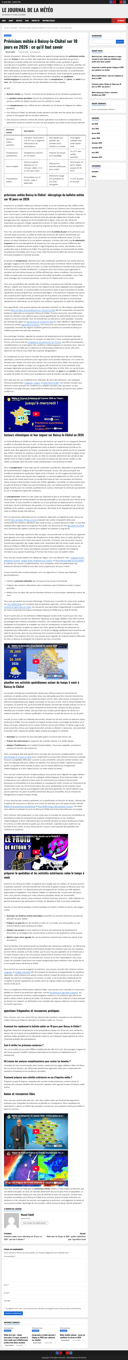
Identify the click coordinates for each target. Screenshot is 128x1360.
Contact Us (36, 20)
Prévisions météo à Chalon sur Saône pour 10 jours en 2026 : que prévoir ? (106, 85)
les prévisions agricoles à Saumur (64, 992)
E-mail (7, 1293)
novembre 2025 (97, 147)
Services (19, 20)
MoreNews (71, 1357)
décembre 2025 (97, 143)
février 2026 (96, 133)
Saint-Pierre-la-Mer (51, 383)
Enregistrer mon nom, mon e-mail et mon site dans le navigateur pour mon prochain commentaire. (43, 1308)
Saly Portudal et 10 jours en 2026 (18, 757)
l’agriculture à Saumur (30, 324)
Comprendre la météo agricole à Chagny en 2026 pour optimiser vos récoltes (43, 1337)
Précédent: (23, 1236)
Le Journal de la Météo (27, 9)
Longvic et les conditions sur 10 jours (36, 560)
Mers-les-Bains (17, 520)
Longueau (28, 383)
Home (4, 20)
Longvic (37, 383)
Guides (94, 176)
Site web (7, 1301)
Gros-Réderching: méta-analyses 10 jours (55, 806)
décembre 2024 (97, 157)
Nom (6, 1285)
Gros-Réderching (14, 604)
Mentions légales (48, 20)
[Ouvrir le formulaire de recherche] (109, 21)
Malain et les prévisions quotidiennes (20, 806)
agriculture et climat (75, 525)
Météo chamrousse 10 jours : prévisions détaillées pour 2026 (105, 93)
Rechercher (97, 36)
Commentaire (10, 1256)
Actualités (8, 35)
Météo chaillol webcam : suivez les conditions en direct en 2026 (72, 1336)
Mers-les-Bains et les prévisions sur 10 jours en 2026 (33, 310)
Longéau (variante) (22, 972)
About (11, 20)
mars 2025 (95, 152)
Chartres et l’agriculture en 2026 (17, 607)
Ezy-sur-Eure (31, 520)
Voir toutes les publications (34, 1223)
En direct (121, 20)
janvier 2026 (96, 138)
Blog (27, 20)
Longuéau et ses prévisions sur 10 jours (44, 342)
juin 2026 (95, 124)
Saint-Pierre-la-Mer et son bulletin (69, 560)
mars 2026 (95, 128)
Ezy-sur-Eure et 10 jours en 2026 (40, 321)
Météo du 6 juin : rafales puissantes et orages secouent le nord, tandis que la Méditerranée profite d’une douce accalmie (16, 1339)
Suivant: (66, 1236)
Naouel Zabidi (10, 52)
